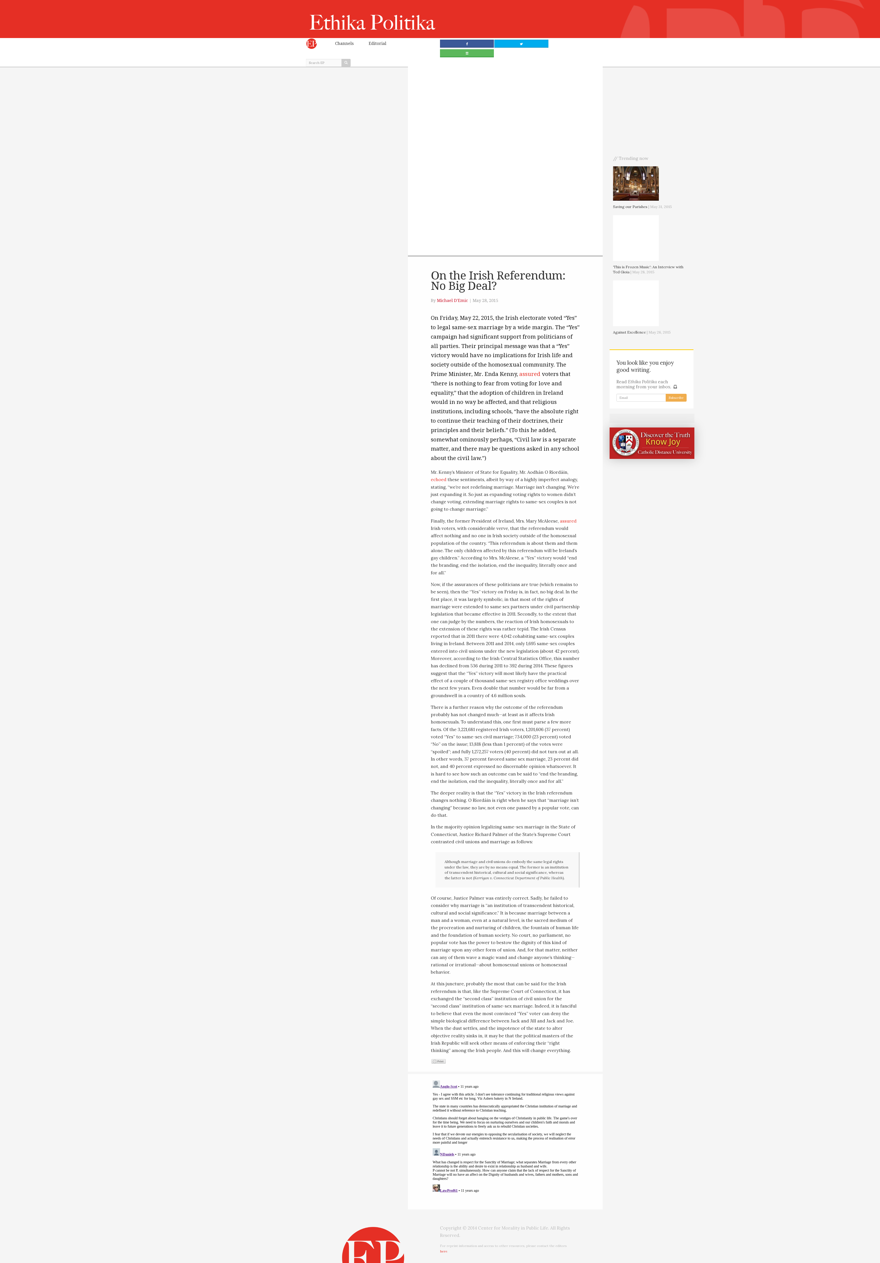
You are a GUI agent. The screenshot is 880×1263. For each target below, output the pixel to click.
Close (496, 81)
